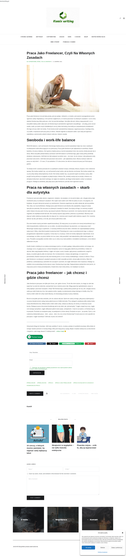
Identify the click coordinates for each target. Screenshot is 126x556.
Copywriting (51, 37)
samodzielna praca (33, 385)
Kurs (69, 37)
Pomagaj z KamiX (69, 42)
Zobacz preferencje (116, 547)
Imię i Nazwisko (33, 352)
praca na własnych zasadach (84, 382)
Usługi (61, 37)
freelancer (31, 382)
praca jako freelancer (63, 382)
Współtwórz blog (98, 37)
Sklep (86, 37)
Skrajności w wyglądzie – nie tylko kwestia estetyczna (63, 447)
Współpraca (61, 520)
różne (38, 61)
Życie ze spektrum (46, 61)
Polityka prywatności (102, 552)
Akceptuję (88, 547)
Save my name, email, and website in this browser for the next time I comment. (52, 473)
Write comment (35, 393)
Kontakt (94, 520)
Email (30, 360)
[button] (122, 533)
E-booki (77, 37)
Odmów (102, 547)
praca (51, 382)
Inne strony (55, 42)
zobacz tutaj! (60, 331)
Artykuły (39, 37)
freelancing (42, 382)
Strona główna (26, 37)
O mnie (24, 520)
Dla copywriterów (31, 61)
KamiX (29, 406)
